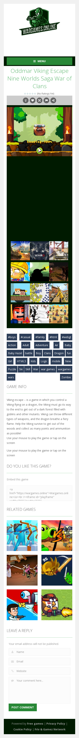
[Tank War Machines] (20, 250)
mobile (56, 361)
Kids (33, 361)
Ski (21, 369)
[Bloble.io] (39, 292)
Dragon (59, 353)
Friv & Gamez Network (50, 729)
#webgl (66, 337)
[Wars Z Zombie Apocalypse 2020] (58, 271)
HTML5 (21, 361)
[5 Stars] (35, 94)
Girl (10, 361)
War (35, 369)
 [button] (46, 100)
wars (11, 377)
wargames (64, 369)
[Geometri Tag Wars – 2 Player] (20, 292)
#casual (25, 337)
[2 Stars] (27, 94)
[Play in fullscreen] (39, 100)
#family (40, 337)
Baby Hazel (15, 353)
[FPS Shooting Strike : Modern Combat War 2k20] (58, 292)
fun (69, 353)
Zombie (66, 377)
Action (12, 345)
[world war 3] (39, 250)
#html (53, 337)
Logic (44, 361)
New (68, 361)
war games (48, 369)
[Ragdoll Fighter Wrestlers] (20, 313)
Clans (47, 353)
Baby (68, 345)
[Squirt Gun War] (20, 271)
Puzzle (12, 369)
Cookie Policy (22, 729)
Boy (38, 353)
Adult (26, 345)
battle (28, 353)
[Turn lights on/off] (26, 100)
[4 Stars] (32, 94)
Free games (35, 723)
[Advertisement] (43, 43)
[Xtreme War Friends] (58, 313)
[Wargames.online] (39, 21)
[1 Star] (25, 94)
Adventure (41, 345)
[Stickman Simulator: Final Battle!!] (39, 313)
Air (56, 345)
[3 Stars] (30, 94)
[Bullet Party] (58, 250)
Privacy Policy (55, 723)
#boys (12, 337)
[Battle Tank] (39, 271)
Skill (28, 369)
